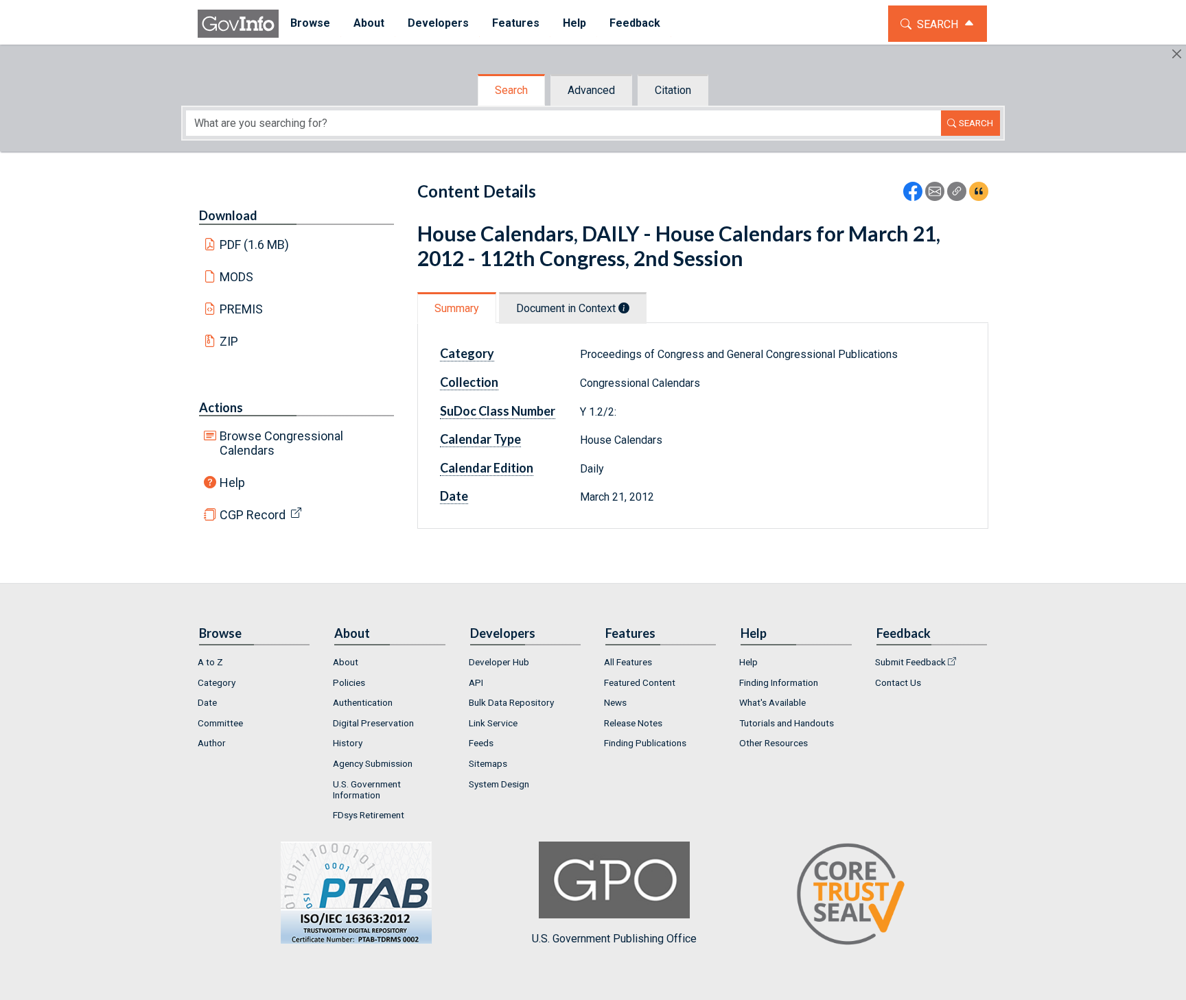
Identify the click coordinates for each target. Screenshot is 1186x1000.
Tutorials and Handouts (786, 722)
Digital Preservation (373, 722)
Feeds (481, 742)
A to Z (210, 661)
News (615, 702)
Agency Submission (372, 763)
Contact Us (898, 682)
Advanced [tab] (591, 90)
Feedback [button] (634, 22)
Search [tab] (511, 90)
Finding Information (778, 682)
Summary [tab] (456, 308)
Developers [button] (438, 22)
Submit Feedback (910, 661)
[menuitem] (310, 23)
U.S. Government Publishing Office (614, 938)
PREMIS (241, 309)
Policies (349, 682)
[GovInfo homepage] (238, 24)
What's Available (772, 702)
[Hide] (1176, 54)
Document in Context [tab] (567, 308)
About (345, 661)
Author (212, 742)
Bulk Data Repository (511, 702)
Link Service (493, 722)
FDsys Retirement (368, 814)
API (476, 682)
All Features (628, 661)
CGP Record (253, 515)
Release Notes (633, 722)
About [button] (368, 22)
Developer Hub (499, 661)
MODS (236, 277)
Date (207, 702)
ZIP (229, 341)
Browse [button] (310, 22)
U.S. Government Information (367, 789)
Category (216, 682)
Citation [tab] (673, 90)
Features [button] (515, 22)
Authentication (363, 702)
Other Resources (773, 742)
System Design (499, 783)
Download (228, 215)
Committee (220, 722)
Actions (221, 407)
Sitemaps (488, 763)
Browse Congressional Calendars (281, 443)
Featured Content (639, 682)
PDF (255, 244)
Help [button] (574, 22)
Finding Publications (645, 742)
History (347, 742)
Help (232, 482)
